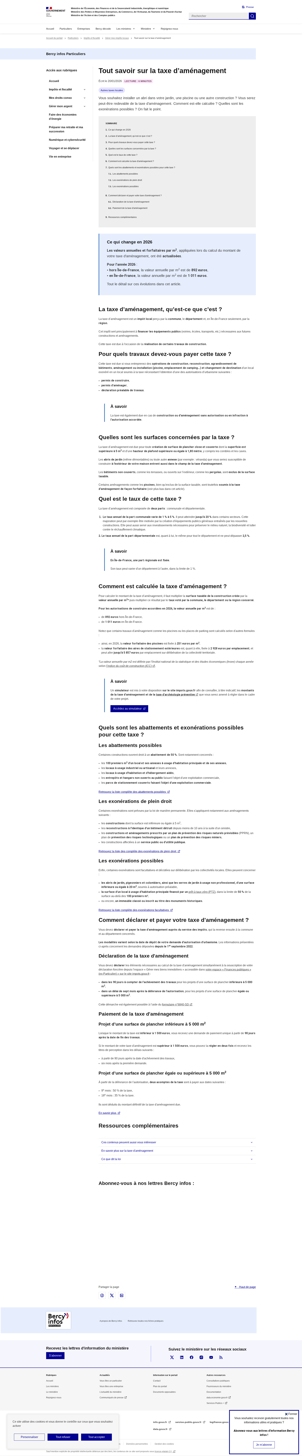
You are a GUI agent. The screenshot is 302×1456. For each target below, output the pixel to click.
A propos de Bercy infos (111, 1321)
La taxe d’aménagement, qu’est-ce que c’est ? (130, 136)
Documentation (214, 1392)
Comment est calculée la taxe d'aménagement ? (131, 161)
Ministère (146, 28)
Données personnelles (137, 1444)
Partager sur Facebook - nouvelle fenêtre (102, 1295)
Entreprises (83, 28)
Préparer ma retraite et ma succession (66, 129)
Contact (156, 1381)
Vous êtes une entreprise (111, 1386)
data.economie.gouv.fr (217, 1397)
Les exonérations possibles (126, 186)
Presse (250, 7)
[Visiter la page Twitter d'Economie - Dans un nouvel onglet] (171, 1357)
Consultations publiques (218, 1381)
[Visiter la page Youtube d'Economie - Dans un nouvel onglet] (211, 1357)
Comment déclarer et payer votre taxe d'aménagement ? (135, 195)
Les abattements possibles (125, 174)
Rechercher (252, 16)
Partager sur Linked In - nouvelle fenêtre (121, 1295)
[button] (291, 1414)
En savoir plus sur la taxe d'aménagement (127, 1150)
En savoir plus (107, 1112)
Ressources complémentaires (122, 217)
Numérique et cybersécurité (67, 139)
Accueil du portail (54, 38)
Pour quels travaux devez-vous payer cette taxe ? (131, 142)
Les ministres (123, 28)
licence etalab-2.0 (163, 1451)
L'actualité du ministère (110, 1392)
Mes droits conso (60, 97)
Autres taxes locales (112, 90)
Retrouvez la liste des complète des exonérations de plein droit (137, 851)
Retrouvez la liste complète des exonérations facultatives (134, 910)
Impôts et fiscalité (92, 38)
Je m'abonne (264, 1444)
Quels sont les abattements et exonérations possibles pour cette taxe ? (141, 167)
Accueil (50, 28)
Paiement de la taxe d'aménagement (130, 208)
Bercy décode (103, 28)
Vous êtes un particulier (111, 1381)
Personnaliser (29, 1437)
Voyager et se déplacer (64, 148)
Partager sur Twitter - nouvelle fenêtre (111, 1295)
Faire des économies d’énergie (63, 116)
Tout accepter (96, 1437)
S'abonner (55, 1355)
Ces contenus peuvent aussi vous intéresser (128, 1142)
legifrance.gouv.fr (220, 1422)
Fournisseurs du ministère (219, 1386)
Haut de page (247, 1286)
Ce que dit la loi (111, 1159)
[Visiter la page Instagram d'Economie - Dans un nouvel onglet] (201, 1357)
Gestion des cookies (164, 1444)
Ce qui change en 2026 (119, 130)
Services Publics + (215, 1403)
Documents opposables (164, 1392)
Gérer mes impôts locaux (117, 38)
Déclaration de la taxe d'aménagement (131, 202)
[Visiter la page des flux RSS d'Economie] (220, 1357)
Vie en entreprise (60, 156)
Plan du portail (160, 1386)
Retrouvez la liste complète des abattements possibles (132, 791)
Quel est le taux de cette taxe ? (122, 155)
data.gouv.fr (160, 1429)
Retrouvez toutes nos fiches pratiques (145, 1321)
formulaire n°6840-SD (175, 1004)
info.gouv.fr (160, 1422)
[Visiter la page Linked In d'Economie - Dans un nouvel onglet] (181, 1357)
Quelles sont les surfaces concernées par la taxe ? (132, 148)
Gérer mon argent (60, 106)
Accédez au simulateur (127, 708)
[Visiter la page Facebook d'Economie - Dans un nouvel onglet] (191, 1357)
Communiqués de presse (112, 1397)
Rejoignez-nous (169, 28)
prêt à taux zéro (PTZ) (202, 891)
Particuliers (66, 28)
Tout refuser (63, 1437)
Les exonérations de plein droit (127, 180)
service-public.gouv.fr (188, 1422)
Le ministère (52, 1392)
